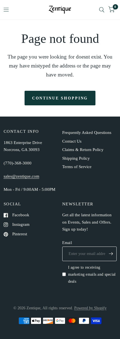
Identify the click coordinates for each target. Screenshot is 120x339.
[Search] (101, 10)
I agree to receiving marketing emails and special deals (92, 274)
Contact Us (71, 141)
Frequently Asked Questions (86, 132)
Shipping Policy (76, 158)
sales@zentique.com (21, 176)
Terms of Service (77, 166)
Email (67, 242)
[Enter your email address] (111, 254)
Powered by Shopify (90, 308)
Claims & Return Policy (83, 149)
